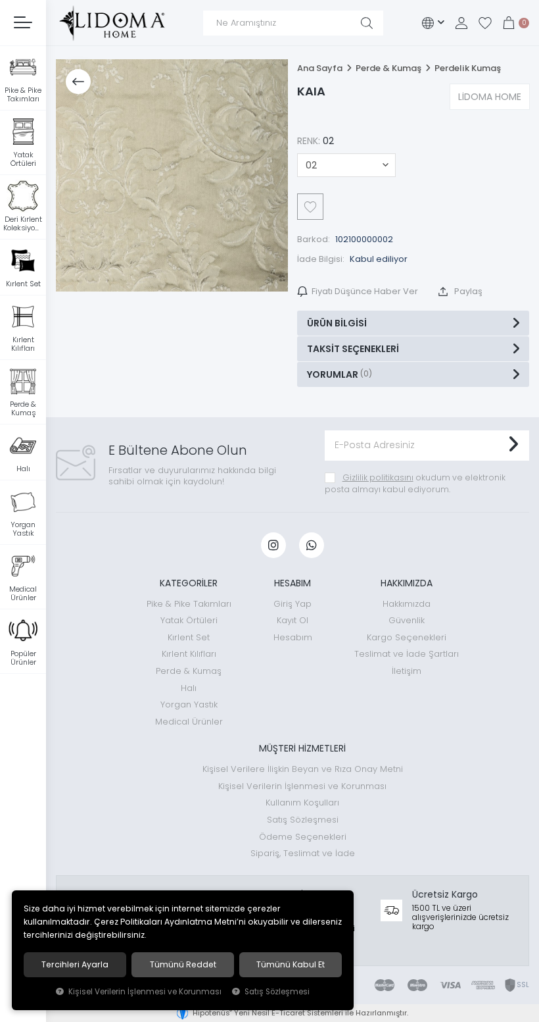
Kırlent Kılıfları (189, 654)
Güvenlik (406, 620)
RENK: (315, 140)
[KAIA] (172, 175)
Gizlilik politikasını (377, 477)
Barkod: (313, 239)
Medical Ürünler (189, 721)
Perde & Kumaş (189, 671)
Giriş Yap (292, 604)
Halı (189, 688)
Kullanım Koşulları (302, 802)
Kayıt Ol (292, 620)
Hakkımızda (407, 604)
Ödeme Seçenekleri (302, 836)
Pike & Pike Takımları (189, 604)
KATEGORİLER (189, 583)
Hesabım (292, 637)
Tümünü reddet (183, 965)
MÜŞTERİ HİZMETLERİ (302, 748)
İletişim (406, 671)
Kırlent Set (189, 637)
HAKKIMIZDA (407, 583)
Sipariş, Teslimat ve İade (302, 853)
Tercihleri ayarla (74, 965)
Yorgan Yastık (189, 704)
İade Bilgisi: (320, 259)
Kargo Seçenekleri (406, 637)
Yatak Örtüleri (189, 620)
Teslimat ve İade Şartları (406, 654)
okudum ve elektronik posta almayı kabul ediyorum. (415, 483)
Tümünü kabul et (290, 965)
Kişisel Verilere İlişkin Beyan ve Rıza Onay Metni (302, 769)
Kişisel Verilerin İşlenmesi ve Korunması (302, 786)
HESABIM (292, 583)
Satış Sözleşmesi (303, 819)
